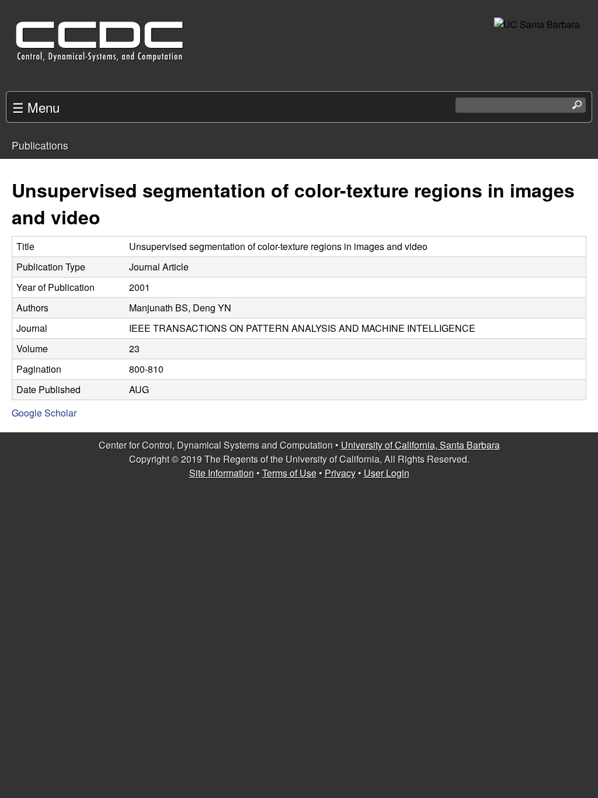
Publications (40, 145)
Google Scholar (44, 412)
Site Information (221, 473)
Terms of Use (289, 473)
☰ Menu (36, 107)
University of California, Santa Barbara (420, 445)
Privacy (340, 473)
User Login (386, 473)
